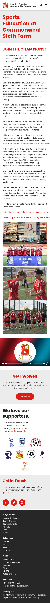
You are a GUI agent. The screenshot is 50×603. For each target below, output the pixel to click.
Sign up (6, 542)
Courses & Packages (12, 524)
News (5, 547)
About (5, 544)
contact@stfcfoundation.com (16, 586)
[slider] (14, 363)
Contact (6, 550)
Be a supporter (20, 431)
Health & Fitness (10, 521)
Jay (37, 597)
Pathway (6, 527)
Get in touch (8, 579)
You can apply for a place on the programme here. (26, 217)
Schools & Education (11, 518)
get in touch (8, 492)
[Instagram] (22, 502)
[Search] (41, 5)
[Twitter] (14, 502)
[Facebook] (6, 502)
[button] (46, 5)
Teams (5, 530)
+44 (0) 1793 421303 (11, 583)
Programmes (9, 514)
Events (5, 533)
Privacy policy (8, 592)
